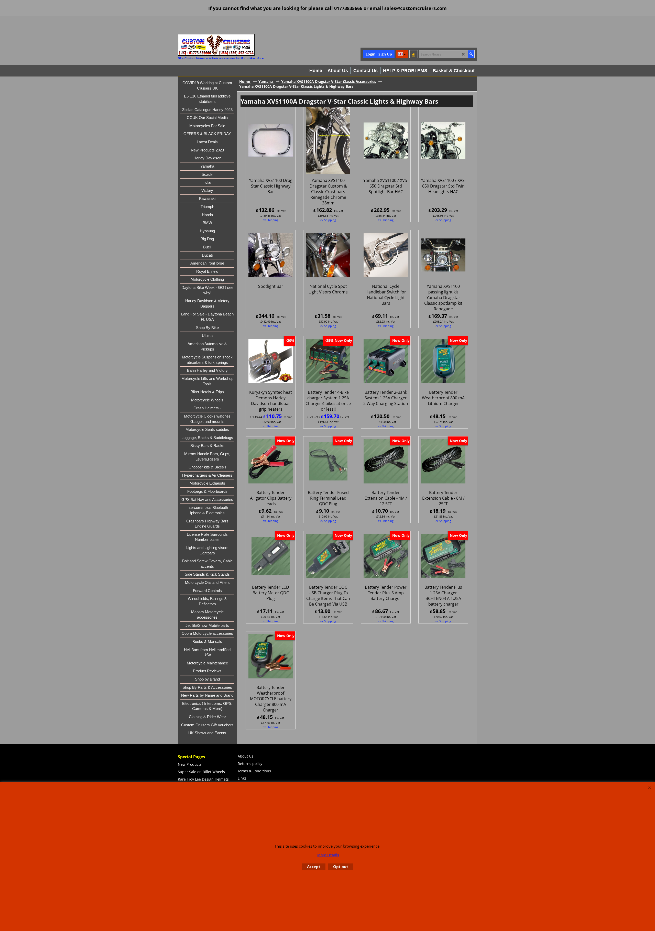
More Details (328, 854)
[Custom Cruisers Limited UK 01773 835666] (216, 45)
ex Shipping (270, 220)
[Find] (471, 54)
